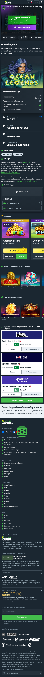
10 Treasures (29, 318)
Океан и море (7, 154)
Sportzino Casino (9, 364)
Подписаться (22, 617)
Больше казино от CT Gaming (22, 400)
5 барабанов (18, 154)
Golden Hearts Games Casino (15, 386)
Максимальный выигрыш (16, 134)
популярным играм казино (10, 173)
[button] (40, 116)
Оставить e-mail (8, 609)
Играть (21, 256)
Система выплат (12, 142)
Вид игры (10, 125)
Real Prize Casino (10, 341)
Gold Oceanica (9, 287)
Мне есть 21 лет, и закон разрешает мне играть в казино (21, 622)
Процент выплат (12, 117)
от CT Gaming (10, 9)
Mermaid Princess (29, 288)
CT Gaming (26, 162)
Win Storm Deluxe (8, 318)
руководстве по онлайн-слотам (26, 181)
